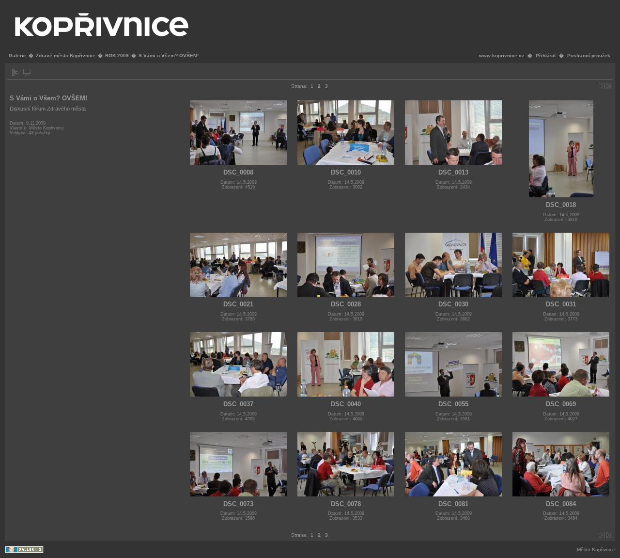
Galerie (17, 55)
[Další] (601, 86)
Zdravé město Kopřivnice (65, 55)
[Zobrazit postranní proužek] (15, 72)
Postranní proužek (588, 55)
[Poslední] (609, 86)
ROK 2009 (117, 55)
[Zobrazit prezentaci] (27, 72)
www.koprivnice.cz (501, 55)
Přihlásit (546, 55)
